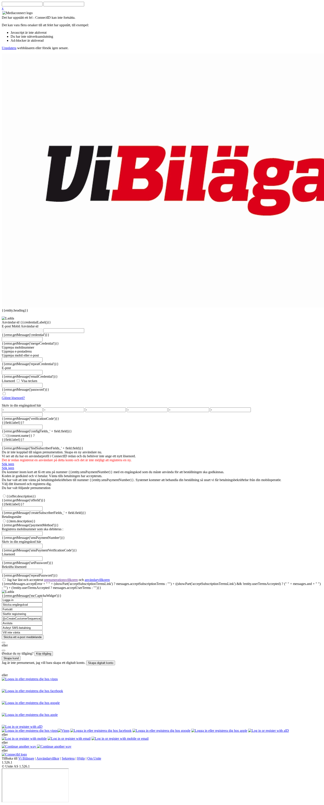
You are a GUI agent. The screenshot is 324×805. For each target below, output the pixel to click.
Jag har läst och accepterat (58, 580)
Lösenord (8, 381)
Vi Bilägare (26, 758)
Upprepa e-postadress (17, 351)
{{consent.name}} (19, 435)
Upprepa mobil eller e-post (20, 355)
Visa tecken (28, 381)
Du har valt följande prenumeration (26, 488)
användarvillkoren (97, 580)
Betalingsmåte (11, 517)
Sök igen (8, 464)
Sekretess (68, 758)
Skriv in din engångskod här (21, 405)
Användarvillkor (47, 758)
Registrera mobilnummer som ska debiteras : (32, 529)
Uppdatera (9, 48)
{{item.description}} (20, 521)
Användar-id (11, 322)
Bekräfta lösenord (14, 567)
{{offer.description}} (21, 496)
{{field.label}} (13, 422)
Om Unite (94, 758)
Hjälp (81, 758)
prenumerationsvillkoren (61, 580)
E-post (7, 326)
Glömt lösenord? (13, 398)
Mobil (16, 326)
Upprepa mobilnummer (18, 347)
